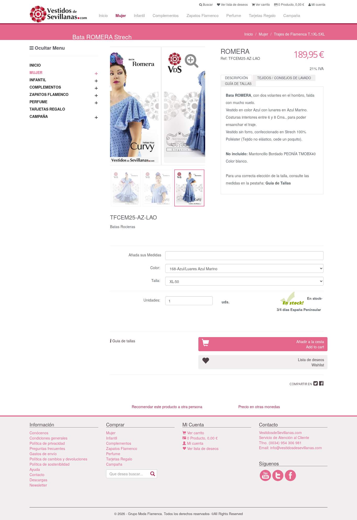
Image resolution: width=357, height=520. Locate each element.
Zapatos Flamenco (202, 15)
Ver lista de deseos (202, 448)
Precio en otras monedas (259, 406)
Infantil (139, 15)
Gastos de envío (43, 453)
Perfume (233, 15)
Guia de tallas (123, 340)
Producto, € (202, 438)
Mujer (121, 15)
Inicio (103, 15)
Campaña (291, 15)
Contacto (37, 474)
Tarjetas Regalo (262, 15)
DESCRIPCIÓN (236, 78)
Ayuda (35, 469)
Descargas (38, 479)
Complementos (166, 15)
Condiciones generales (48, 438)
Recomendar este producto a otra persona (167, 406)
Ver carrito (195, 432)
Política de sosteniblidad (50, 464)
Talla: (156, 280)
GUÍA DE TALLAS (238, 83)
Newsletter (38, 485)
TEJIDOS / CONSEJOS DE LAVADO (284, 78)
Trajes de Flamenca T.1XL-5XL (299, 34)
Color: (155, 267)
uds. (225, 301)
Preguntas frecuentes (47, 448)
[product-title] (157, 106)
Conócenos (39, 432)
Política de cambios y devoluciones (58, 458)
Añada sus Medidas (145, 254)
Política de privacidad (47, 443)
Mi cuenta (194, 443)
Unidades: (152, 299)
